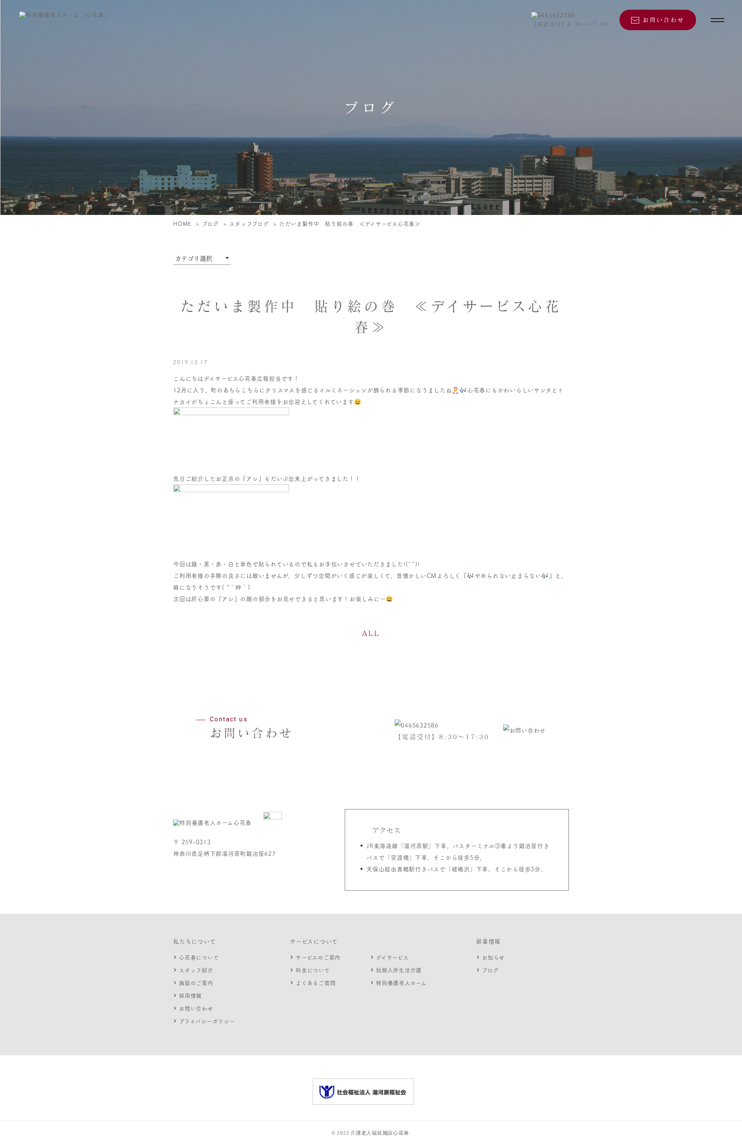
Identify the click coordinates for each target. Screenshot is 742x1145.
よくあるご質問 (315, 983)
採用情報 (190, 995)
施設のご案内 (196, 983)
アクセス (386, 830)
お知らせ (493, 957)
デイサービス (392, 957)
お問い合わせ (196, 1008)
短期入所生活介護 (399, 970)
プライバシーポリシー (207, 1021)
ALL (371, 633)
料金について (313, 970)
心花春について (199, 957)
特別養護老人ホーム (401, 983)
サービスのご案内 (318, 957)
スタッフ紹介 (196, 970)
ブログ (490, 970)
